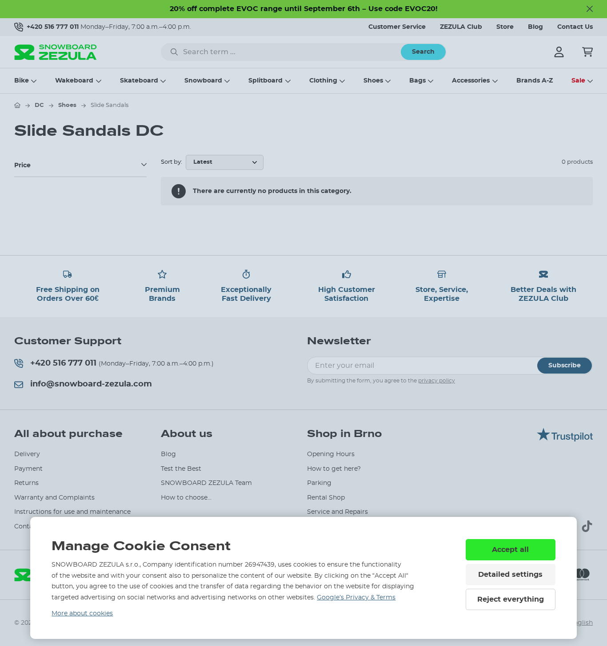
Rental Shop (326, 498)
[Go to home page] (17, 105)
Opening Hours (331, 454)
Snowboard (203, 81)
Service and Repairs (337, 512)
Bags (417, 81)
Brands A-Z (534, 81)
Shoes (373, 81)
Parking (319, 483)
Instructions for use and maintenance (72, 512)
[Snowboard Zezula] (55, 52)
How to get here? (334, 469)
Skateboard (139, 81)
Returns (26, 483)
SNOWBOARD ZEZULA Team (206, 483)
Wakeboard (74, 81)
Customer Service (397, 27)
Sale (578, 81)
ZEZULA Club (461, 27)
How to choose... (186, 498)
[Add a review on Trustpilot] (565, 439)
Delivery (27, 454)
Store (505, 27)
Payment (28, 469)
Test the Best (181, 469)
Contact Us (575, 27)
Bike (21, 81)
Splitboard (265, 81)
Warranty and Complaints (54, 498)
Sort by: (171, 162)
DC (39, 105)
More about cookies (82, 614)
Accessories (471, 81)
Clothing (323, 81)
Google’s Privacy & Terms (356, 598)
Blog (535, 27)
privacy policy (436, 380)
